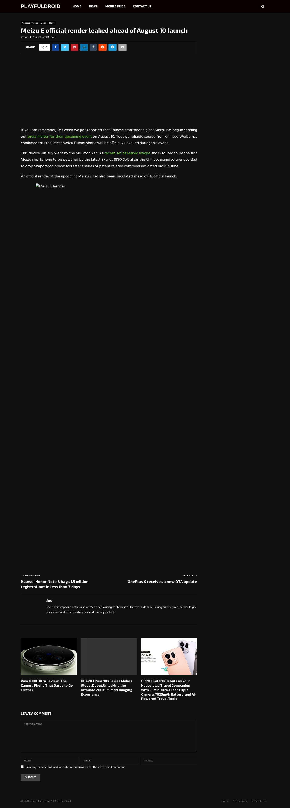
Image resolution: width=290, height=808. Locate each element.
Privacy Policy (239, 801)
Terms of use (258, 801)
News (93, 6)
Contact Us (142, 6)
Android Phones (30, 23)
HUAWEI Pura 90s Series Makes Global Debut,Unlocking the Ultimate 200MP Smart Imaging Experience (106, 687)
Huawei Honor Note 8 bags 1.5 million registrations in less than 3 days (55, 584)
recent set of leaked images (127, 153)
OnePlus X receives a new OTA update (162, 581)
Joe (26, 37)
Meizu (43, 23)
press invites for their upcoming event (60, 137)
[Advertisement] (109, 93)
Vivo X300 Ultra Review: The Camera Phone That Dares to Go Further (47, 685)
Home (77, 6)
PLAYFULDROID (40, 6)
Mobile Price (115, 6)
